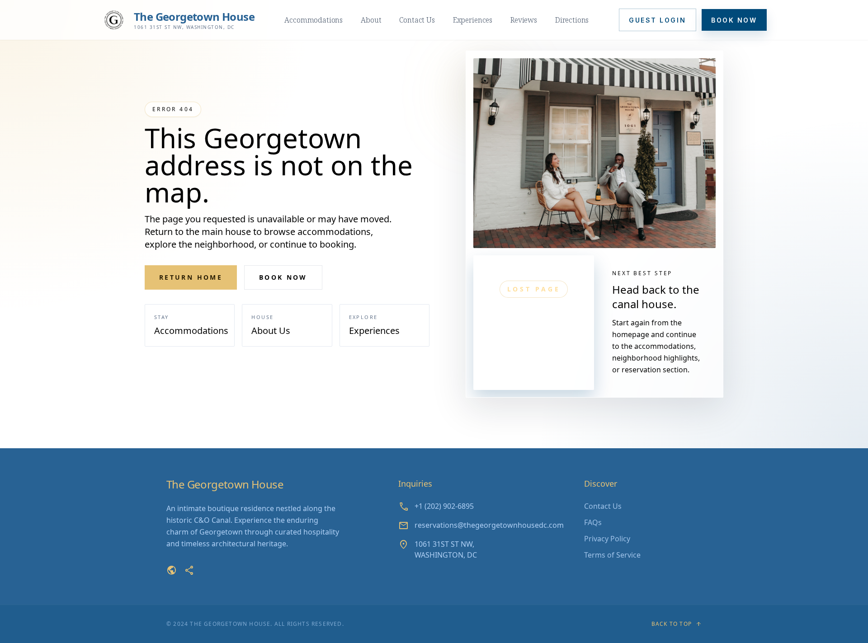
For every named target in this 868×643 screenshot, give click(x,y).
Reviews (523, 20)
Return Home (190, 277)
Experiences (472, 20)
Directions (572, 20)
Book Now (734, 20)
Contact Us (416, 20)
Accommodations (313, 20)
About (371, 20)
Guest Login (657, 20)
